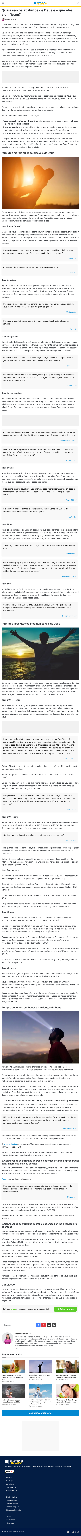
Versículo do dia (11, 1490)
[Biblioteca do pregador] (40, 3)
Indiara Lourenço (10, 19)
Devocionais (10, 1484)
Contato (8, 1516)
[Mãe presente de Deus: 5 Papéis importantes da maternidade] (67, 1391)
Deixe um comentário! (40, 1413)
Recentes (9, 1477)
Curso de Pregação (12, 1507)
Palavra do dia (11, 1487)
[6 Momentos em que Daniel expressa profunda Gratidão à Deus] (13, 1366)
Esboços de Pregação (13, 1510)
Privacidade (10, 1523)
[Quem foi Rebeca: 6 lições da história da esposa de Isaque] (67, 1366)
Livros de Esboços (12, 1503)
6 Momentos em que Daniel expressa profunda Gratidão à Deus (12, 1377)
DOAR (9, 1471)
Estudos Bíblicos (11, 1497)
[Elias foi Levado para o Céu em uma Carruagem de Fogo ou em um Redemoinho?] (40, 1391)
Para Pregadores (11, 1500)
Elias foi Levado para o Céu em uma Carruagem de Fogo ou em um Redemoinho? (40, 1402)
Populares (9, 1481)
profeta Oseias (10, 1144)
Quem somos (10, 1520)
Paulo (4, 1179)
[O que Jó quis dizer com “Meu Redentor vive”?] (40, 1366)
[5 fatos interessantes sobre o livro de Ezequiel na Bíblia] (13, 1391)
